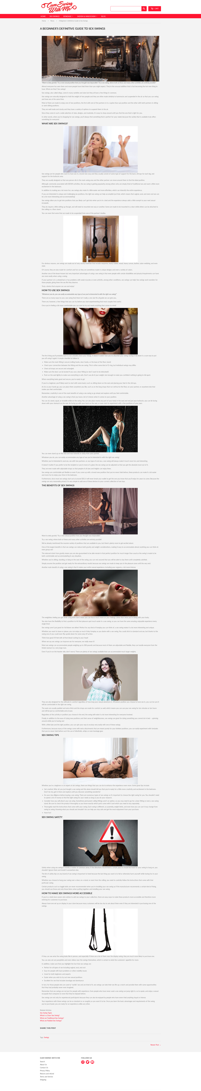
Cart (156, 9)
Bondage (67, 16)
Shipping (43, 1080)
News (52, 21)
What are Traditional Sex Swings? (52, 1018)
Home (43, 16)
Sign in (144, 4)
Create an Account (155, 4)
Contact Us (44, 1068)
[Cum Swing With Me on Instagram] (83, 1062)
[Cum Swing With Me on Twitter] (87, 1062)
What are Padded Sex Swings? (51, 1021)
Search (42, 1062)
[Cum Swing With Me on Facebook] (92, 1062)
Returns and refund (47, 1074)
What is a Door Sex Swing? (50, 1015)
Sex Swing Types (46, 1013)
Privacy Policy (45, 1071)
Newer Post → (156, 1045)
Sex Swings (54, 16)
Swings (46, 1037)
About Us (43, 1065)
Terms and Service (46, 1077)
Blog (103, 16)
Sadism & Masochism (86, 16)
